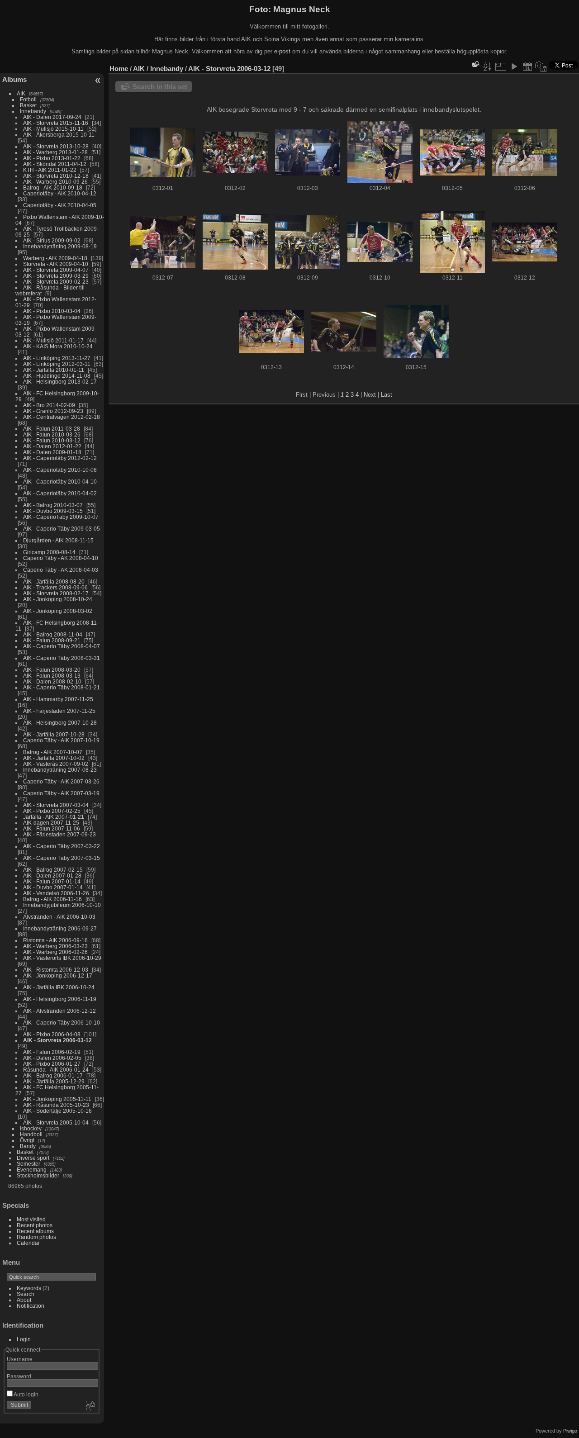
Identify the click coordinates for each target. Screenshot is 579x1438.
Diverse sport (33, 1158)
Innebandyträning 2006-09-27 (60, 928)
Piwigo (570, 1430)
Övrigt (27, 1140)
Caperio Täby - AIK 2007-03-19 (61, 793)
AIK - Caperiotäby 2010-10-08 (60, 470)
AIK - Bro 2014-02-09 (49, 405)
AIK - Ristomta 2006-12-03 (55, 970)
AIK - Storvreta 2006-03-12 (57, 1040)
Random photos (36, 1237)
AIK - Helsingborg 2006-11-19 (59, 999)
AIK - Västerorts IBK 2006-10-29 (62, 958)
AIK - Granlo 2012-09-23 (53, 411)
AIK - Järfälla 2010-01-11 (53, 370)
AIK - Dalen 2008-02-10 (52, 681)
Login (24, 1339)
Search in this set (160, 86)
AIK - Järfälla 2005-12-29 (54, 1081)
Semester (28, 1164)
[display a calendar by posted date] (527, 66)
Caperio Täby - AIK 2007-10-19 (61, 740)
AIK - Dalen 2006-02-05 (52, 1058)
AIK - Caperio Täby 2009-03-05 (61, 529)
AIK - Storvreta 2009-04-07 (56, 270)
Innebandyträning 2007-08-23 (60, 770)
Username (20, 1359)
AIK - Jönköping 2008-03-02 (57, 611)
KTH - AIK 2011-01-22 (49, 170)
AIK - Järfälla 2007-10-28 (54, 734)
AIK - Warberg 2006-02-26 (55, 952)
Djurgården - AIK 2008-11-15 (58, 540)
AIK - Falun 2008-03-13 (52, 676)
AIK (21, 93)
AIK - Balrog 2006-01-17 (53, 1075)
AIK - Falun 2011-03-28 (51, 429)
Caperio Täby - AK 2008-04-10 (60, 558)
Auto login (25, 1394)
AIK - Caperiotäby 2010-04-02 (60, 493)
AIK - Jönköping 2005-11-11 (57, 1099)
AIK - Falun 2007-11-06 (51, 828)
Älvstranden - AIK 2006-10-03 (59, 917)
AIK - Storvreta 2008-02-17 (56, 593)
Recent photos (34, 1225)
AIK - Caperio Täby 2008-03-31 (61, 658)
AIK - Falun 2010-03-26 (52, 434)
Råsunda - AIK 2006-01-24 (56, 1070)
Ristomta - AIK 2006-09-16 (55, 940)
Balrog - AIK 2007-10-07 (52, 752)
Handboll (31, 1134)
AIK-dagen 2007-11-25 (51, 823)
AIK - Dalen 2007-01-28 (52, 875)
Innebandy (33, 111)
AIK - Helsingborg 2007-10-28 (60, 723)
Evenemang (32, 1169)
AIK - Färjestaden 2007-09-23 (59, 834)
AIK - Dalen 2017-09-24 (52, 117)
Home (118, 68)
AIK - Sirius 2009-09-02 (52, 240)
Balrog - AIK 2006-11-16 (52, 899)
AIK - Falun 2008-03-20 (52, 670)
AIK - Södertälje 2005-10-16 (57, 1111)
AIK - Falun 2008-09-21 (52, 640)
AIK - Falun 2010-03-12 (52, 440)
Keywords (29, 1288)
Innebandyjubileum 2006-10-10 (62, 905)
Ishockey (31, 1128)
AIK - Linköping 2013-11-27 (56, 358)
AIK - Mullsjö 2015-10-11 (53, 129)
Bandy (28, 1146)
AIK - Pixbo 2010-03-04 (52, 311)
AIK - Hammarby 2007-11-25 (58, 699)
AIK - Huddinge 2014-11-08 (56, 376)
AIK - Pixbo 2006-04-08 (52, 1034)
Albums (14, 79)
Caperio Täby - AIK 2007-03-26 (61, 781)
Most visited (31, 1219)
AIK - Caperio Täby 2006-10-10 (61, 1022)
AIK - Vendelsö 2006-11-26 (56, 893)
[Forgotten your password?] (89, 1407)
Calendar (28, 1243)
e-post (282, 51)
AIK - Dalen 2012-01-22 (52, 446)
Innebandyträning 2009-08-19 (60, 246)
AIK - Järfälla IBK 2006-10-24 (59, 987)
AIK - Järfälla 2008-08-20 (54, 581)
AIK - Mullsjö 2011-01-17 (53, 340)
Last (386, 394)
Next (370, 394)
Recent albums (35, 1231)
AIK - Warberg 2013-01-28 (55, 152)
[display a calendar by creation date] (541, 66)
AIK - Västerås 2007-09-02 (55, 764)
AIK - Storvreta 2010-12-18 (56, 176)
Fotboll (28, 99)
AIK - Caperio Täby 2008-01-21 (61, 687)
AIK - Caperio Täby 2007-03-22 (61, 846)
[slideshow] (514, 66)
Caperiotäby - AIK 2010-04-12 (59, 193)
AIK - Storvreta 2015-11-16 (55, 123)
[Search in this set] (475, 64)
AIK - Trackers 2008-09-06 (55, 587)
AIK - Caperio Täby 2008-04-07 (61, 646)
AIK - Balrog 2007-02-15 (53, 870)
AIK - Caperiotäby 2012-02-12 (60, 458)
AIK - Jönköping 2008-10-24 (57, 599)
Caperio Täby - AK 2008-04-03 (60, 570)
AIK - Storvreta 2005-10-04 (56, 1122)
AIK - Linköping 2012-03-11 (56, 364)
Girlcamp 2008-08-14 (49, 552)
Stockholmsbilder (38, 1175)
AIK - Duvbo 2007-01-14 (53, 887)
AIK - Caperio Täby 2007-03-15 (61, 858)
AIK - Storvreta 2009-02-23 (56, 282)
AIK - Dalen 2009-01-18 (52, 452)
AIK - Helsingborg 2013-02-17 (60, 381)
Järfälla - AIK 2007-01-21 (53, 817)
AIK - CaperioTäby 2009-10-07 (61, 517)
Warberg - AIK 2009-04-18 (55, 258)
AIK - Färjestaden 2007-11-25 (59, 711)
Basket (28, 105)
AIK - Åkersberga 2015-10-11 (59, 135)
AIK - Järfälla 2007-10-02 (54, 758)
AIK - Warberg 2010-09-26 (55, 182)
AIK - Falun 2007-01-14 (52, 881)
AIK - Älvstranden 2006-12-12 (59, 1011)
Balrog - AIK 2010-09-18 (52, 187)
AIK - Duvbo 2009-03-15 (53, 511)
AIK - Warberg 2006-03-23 (55, 946)
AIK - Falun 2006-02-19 (52, 1052)
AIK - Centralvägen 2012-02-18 (61, 417)
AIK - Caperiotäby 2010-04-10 (60, 481)
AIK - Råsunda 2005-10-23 (56, 1105)
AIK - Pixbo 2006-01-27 (52, 1064)
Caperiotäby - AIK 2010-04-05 (59, 205)
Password (19, 1376)
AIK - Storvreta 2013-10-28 (56, 146)
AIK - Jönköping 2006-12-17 (57, 975)
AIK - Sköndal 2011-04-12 (54, 164)
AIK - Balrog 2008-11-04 (52, 634)
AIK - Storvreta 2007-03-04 (56, 805)
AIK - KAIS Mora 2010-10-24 (58, 346)
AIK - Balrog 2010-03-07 (53, 505)
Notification (30, 1306)
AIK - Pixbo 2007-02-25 (52, 811)
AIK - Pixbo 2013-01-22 (52, 158)
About (24, 1300)
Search (25, 1294)
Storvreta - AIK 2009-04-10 (55, 264)
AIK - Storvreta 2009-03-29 (56, 276)
